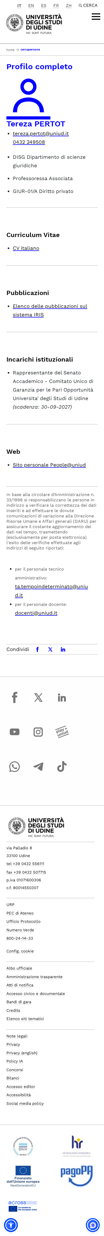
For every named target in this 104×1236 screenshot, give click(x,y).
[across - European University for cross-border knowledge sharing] (23, 1208)
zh (69, 5)
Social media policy (25, 1103)
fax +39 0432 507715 (26, 872)
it (19, 5)
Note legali (16, 1036)
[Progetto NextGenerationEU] (23, 1178)
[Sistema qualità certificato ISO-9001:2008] (23, 1148)
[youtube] (14, 737)
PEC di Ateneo (20, 913)
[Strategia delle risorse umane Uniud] (76, 1148)
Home (10, 50)
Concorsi (14, 1069)
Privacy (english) (21, 1053)
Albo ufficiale (19, 968)
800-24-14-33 (19, 938)
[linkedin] (62, 702)
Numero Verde (20, 930)
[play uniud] (62, 737)
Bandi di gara (18, 1001)
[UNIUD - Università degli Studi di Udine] (34, 23)
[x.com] (38, 702)
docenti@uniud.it (36, 613)
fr (56, 5)
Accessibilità (18, 1094)
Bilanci (12, 1078)
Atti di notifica (19, 985)
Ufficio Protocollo (23, 921)
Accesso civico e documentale (35, 993)
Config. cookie (20, 951)
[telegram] (38, 771)
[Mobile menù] (96, 16)
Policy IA (14, 1061)
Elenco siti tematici (25, 1018)
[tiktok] (62, 771)
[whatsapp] (14, 771)
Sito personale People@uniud (49, 465)
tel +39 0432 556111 (25, 863)
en (31, 5)
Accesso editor (20, 1086)
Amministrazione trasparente (34, 976)
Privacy (13, 1044)
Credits (13, 1010)
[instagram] (38, 737)
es (43, 5)
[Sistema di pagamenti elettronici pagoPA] (76, 1178)
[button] (11, 1225)
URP (10, 904)
